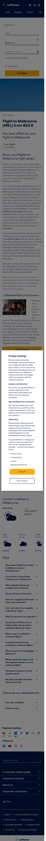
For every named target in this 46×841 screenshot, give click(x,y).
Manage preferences (19, 465)
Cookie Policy (16, 457)
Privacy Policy (16, 454)
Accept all (22, 471)
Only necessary (22, 481)
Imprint (13, 461)
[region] (22, 420)
